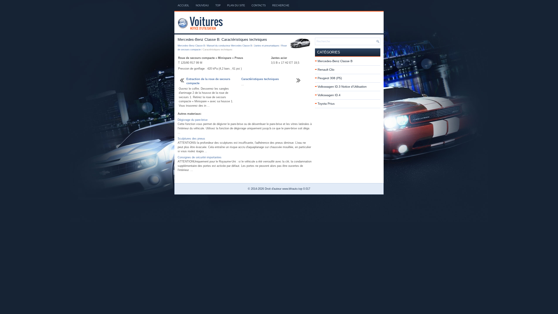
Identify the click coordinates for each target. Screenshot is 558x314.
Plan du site (236, 5)
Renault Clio (326, 69)
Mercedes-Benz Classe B (191, 45)
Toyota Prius (326, 103)
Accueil (183, 5)
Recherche (280, 5)
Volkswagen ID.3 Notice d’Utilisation (342, 86)
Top (218, 5)
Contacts (259, 5)
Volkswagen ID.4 (329, 95)
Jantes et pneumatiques (266, 45)
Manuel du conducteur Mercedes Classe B (229, 45)
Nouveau (202, 5)
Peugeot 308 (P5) (330, 78)
